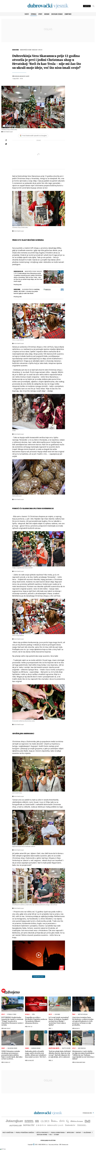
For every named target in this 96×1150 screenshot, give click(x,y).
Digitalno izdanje (57, 14)
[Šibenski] (82, 1125)
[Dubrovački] (48, 6)
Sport (40, 14)
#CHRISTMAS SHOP (39, 976)
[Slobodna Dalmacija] (29, 1121)
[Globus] (45, 1121)
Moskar (46, 14)
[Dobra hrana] (76, 1121)
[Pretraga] (93, 6)
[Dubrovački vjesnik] (55, 1125)
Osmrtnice (68, 14)
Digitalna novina (42, 1134)
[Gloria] (62, 1121)
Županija (33, 14)
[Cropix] (41, 1125)
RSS (50, 1134)
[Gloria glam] (67, 1121)
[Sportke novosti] (37, 1121)
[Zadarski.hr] (70, 1125)
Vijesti (27, 14)
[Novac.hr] (28, 1125)
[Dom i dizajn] (87, 1121)
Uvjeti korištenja (8, 1132)
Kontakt (78, 1132)
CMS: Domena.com (63, 1144)
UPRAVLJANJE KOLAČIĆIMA (48, 1140)
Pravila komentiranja (58, 1132)
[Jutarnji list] (14, 1121)
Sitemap (56, 1134)
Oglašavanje (87, 1132)
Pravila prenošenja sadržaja (25, 1132)
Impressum (70, 1132)
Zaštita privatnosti (42, 1132)
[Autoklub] (15, 1125)
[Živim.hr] (54, 1121)
